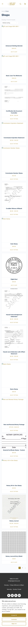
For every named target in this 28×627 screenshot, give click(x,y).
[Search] (20, 4)
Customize (14, 619)
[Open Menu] (2, 4)
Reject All (14, 623)
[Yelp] (15, 595)
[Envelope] (19, 595)
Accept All (14, 615)
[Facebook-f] (8, 595)
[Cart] (25, 4)
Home (3, 11)
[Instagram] (12, 595)
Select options (14, 118)
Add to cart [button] (14, 51)
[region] (14, 612)
